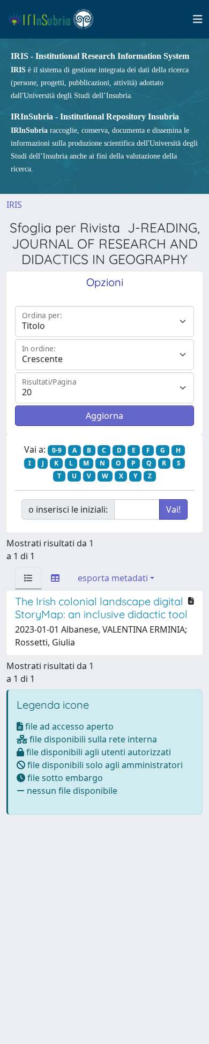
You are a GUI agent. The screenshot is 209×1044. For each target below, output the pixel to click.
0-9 (57, 450)
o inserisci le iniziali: (68, 509)
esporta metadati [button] (113, 578)
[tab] (28, 578)
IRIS (14, 205)
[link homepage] (55, 19)
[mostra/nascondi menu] (198, 19)
